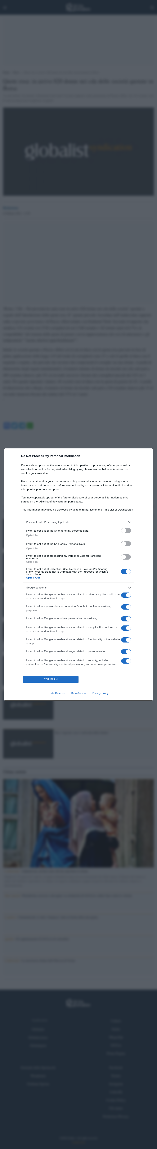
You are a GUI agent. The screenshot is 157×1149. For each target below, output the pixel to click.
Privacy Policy (100, 693)
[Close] (144, 456)
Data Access (78, 693)
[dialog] (78, 574)
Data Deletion (57, 693)
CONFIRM (51, 679)
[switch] (126, 530)
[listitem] (78, 522)
